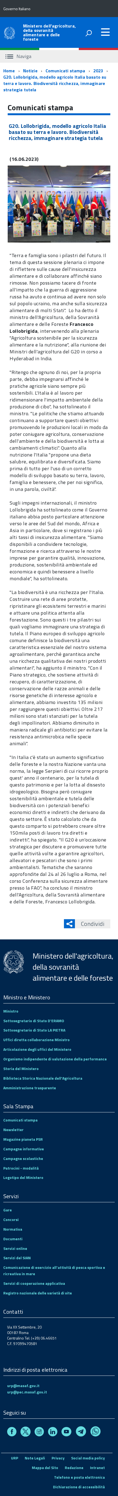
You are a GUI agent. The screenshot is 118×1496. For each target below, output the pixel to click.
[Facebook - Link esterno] (11, 1432)
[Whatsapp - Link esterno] (95, 1432)
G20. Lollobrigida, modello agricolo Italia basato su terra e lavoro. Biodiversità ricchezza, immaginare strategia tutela (54, 83)
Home (9, 70)
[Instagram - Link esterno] (39, 1432)
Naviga (23, 56)
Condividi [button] (92, 923)
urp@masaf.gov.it (23, 1385)
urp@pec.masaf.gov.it (27, 1392)
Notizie (30, 70)
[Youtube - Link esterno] (66, 1432)
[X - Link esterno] (25, 1432)
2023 (98, 70)
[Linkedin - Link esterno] (52, 1432)
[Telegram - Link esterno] (80, 1432)
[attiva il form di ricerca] (88, 33)
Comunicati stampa (65, 70)
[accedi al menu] (105, 32)
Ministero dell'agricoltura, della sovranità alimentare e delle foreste (49, 32)
